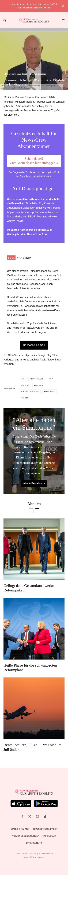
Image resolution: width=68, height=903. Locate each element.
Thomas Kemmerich (30, 391)
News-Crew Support (30, 176)
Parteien (39, 385)
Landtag (25, 385)
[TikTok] (45, 816)
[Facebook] (22, 816)
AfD (23, 379)
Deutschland (37, 379)
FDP (51, 379)
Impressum (49, 836)
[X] (30, 816)
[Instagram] (37, 816)
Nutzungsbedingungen (25, 836)
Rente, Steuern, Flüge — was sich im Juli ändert (32, 747)
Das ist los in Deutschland (16, 74)
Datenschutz (34, 843)
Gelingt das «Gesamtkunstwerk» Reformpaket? (28, 587)
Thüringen (50, 391)
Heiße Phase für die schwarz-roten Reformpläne (30, 667)
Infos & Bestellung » (34, 483)
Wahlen (25, 398)
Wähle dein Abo (20, 829)
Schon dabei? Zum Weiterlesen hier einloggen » (34, 161)
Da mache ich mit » (34, 344)
